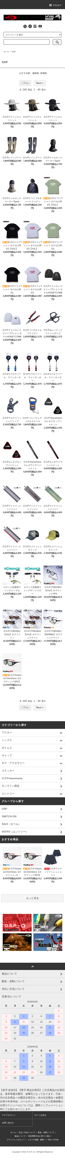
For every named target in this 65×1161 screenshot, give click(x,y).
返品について (20, 1136)
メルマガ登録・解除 (36, 1140)
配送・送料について (46, 1132)
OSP (14, 52)
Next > (40, 83)
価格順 (35, 73)
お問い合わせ (8, 1123)
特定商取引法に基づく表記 (39, 1136)
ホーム (6, 52)
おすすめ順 (24, 73)
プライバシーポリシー (16, 1140)
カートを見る (40, 1115)
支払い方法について (27, 1132)
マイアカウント (9, 1115)
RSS (50, 1140)
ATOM (55, 1140)
